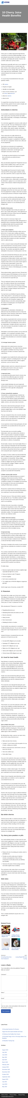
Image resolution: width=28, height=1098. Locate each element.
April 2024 (4, 1059)
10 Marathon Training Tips (8, 1040)
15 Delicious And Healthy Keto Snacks (11, 1034)
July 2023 (4, 1081)
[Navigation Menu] (25, 2)
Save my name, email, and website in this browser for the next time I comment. (13, 1006)
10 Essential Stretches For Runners (10, 1029)
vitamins (9, 95)
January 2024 (5, 1067)
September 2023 (6, 1076)
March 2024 (5, 1062)
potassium (12, 93)
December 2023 (6, 1069)
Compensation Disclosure (7, 1096)
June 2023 (4, 1084)
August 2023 (5, 1079)
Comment (3, 974)
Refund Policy (21, 1094)
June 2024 (4, 1054)
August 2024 (5, 1050)
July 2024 (4, 1052)
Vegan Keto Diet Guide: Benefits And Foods (12, 1031)
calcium (6, 93)
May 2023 (4, 1086)
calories (6, 84)
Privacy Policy (13, 1094)
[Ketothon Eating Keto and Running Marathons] (5, 2)
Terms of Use (4, 1094)
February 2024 (5, 1064)
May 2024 (4, 1057)
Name (3, 992)
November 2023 (6, 1072)
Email (2, 998)
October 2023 (5, 1074)
